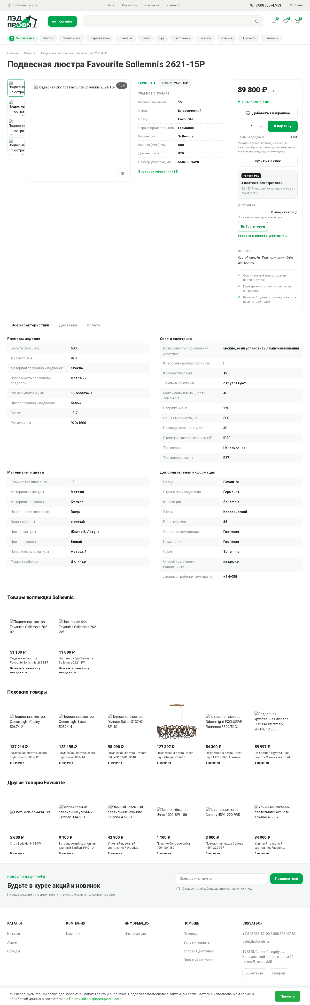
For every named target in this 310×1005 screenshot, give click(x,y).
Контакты (173, 5)
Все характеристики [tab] (30, 325)
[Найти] (257, 21)
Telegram (278, 973)
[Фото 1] (16, 88)
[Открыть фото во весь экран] (122, 173)
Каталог (29, 53)
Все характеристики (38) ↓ (159, 171)
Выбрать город (253, 226)
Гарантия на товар (199, 960)
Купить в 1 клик (268, 161)
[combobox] (167, 21)
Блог (111, 5)
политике (246, 888)
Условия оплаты (197, 942)
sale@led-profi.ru (255, 941)
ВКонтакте (254, 973)
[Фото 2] (16, 107)
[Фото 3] (16, 126)
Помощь (190, 934)
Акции (12, 942)
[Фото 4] (16, 146)
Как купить (129, 5)
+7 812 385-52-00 (256, 934)
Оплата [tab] (93, 325)
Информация (135, 934)
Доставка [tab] (68, 325)
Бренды (13, 951)
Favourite (147, 83)
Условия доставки (199, 951)
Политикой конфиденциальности (95, 999)
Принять (287, 996)
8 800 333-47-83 (283, 934)
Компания (152, 5)
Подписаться (286, 878)
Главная (13, 53)
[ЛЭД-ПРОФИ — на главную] (22, 21)
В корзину (282, 126)
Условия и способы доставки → (263, 235)
